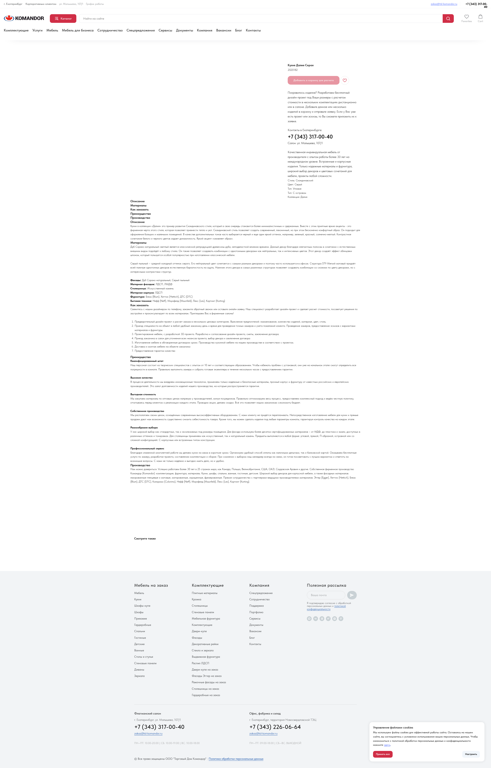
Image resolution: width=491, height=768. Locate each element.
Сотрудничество (110, 30)
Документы (184, 30)
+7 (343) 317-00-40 (476, 5)
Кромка (196, 599)
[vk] (315, 618)
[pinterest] (341, 618)
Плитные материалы (204, 593)
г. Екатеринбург (13, 3)
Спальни (139, 631)
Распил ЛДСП (200, 663)
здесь (387, 744)
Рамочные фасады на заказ (209, 682)
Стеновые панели (145, 663)
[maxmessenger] (309, 618)
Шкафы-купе (142, 605)
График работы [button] (95, 3)
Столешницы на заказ (205, 688)
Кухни (137, 599)
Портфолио (256, 612)
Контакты (253, 30)
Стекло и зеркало (203, 650)
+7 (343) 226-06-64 (275, 726)
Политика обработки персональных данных (236, 759)
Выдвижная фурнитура (206, 656)
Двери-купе (199, 631)
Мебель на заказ (151, 585)
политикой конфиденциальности (326, 607)
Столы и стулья (143, 656)
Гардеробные (142, 625)
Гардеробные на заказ (206, 695)
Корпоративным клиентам (41, 3)
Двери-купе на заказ (205, 669)
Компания (204, 30)
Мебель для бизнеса (78, 30)
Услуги (37, 30)
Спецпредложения (141, 30)
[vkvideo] (322, 618)
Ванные (139, 650)
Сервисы (165, 30)
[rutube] (328, 618)
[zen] (334, 618)
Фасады (197, 637)
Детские (139, 644)
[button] (466, 18)
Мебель (52, 30)
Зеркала (139, 676)
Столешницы (200, 605)
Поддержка (256, 605)
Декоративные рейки (205, 644)
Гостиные (140, 637)
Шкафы (138, 612)
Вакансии (223, 30)
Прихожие (140, 618)
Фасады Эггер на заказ (207, 676)
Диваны (139, 669)
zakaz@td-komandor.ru (444, 3)
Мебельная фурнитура (206, 618)
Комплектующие (16, 30)
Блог (238, 30)
